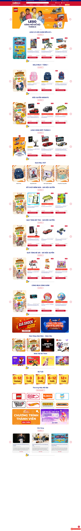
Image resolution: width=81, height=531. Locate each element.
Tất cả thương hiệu (40, 390)
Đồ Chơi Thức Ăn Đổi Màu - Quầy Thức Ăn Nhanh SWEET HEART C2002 (46, 272)
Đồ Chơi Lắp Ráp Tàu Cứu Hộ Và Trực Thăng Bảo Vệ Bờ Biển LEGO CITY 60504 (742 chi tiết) (61, 52)
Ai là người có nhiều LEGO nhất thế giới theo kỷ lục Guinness (21, 445)
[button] (63, 2)
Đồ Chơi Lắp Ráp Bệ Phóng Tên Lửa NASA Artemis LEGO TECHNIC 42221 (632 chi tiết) (33, 239)
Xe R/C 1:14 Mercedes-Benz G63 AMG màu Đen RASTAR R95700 (47, 117)
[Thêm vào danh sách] (39, 57)
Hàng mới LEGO (33, 183)
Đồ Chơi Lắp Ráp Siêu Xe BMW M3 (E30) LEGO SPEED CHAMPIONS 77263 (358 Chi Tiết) (61, 150)
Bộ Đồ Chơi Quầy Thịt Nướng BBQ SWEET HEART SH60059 (33, 272)
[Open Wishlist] (79, 527)
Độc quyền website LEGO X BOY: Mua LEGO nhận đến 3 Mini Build (59, 445)
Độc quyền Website (48, 183)
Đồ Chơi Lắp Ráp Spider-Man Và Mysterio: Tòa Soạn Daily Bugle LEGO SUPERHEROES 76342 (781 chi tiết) (33, 52)
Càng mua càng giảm (62, 183)
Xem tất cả (40, 430)
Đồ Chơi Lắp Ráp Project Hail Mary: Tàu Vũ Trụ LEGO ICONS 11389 (33, 150)
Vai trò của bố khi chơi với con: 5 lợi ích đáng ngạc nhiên (40, 445)
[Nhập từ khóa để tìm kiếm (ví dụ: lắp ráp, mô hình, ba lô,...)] (27, 3)
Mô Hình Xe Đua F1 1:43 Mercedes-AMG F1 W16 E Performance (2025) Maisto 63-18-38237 (33, 305)
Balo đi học (18, 183)
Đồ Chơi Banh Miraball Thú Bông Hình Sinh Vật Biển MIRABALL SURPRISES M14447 (61, 305)
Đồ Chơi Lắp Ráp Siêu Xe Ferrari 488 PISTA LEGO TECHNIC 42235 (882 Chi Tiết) (47, 150)
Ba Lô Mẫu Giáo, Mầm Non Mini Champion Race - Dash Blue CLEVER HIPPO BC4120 (61, 84)
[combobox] (37, 3)
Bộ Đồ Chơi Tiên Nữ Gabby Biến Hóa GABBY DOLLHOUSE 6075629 (61, 272)
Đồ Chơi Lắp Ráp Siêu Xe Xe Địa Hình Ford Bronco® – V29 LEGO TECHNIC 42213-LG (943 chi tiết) (33, 117)
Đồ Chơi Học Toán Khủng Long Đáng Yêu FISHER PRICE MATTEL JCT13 (60, 207)
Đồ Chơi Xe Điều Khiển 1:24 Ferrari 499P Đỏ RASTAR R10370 (47, 239)
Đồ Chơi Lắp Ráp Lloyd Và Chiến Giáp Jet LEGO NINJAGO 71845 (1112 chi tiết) (46, 52)
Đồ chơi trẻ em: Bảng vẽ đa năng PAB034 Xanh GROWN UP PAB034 (33, 207)
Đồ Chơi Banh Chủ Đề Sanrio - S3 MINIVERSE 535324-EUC (47, 305)
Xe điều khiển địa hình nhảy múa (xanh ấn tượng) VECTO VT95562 (60, 239)
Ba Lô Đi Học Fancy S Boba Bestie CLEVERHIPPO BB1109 (32, 84)
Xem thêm (40, 34)
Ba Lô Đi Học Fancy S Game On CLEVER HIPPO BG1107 (46, 84)
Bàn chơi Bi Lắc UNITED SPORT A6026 (60, 116)
